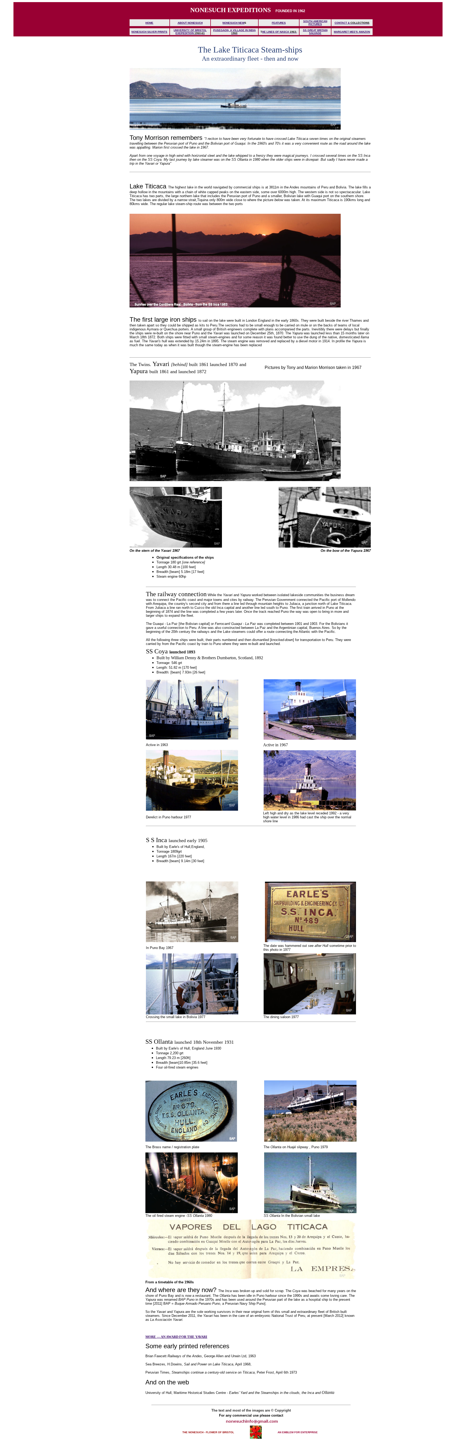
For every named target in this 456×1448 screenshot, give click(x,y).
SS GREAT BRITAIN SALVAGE (315, 32)
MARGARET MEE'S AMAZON (352, 31)
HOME (149, 22)
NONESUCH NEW (233, 22)
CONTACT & (342, 22)
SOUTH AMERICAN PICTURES (315, 23)
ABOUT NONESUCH (190, 22)
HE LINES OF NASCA (275, 31)
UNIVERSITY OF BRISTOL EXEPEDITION (190, 32)
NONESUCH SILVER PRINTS (149, 31)
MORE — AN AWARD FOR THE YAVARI (176, 1337)
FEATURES (279, 22)
